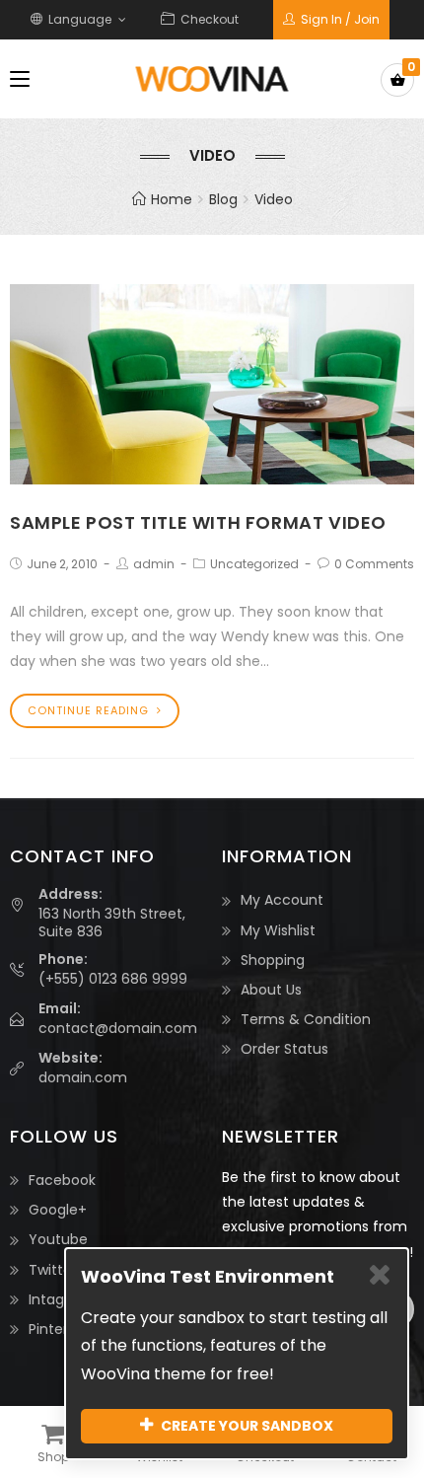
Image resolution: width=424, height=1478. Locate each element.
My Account (282, 900)
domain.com (82, 1077)
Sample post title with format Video (198, 522)
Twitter (53, 1270)
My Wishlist (278, 930)
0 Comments (374, 563)
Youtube (58, 1239)
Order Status (284, 1049)
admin (154, 563)
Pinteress (60, 1329)
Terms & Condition (306, 1019)
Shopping (273, 960)
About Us (271, 989)
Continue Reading (88, 710)
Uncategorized (254, 563)
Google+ (58, 1209)
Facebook (62, 1180)
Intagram (61, 1299)
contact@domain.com (117, 1028)
